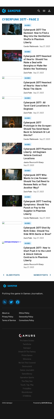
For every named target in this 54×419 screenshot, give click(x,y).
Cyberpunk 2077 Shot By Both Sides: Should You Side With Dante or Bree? (37, 230)
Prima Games (27, 355)
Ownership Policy (26, 317)
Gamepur (27, 348)
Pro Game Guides (27, 340)
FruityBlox (27, 388)
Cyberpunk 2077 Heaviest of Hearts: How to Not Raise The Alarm (37, 85)
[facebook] (17, 302)
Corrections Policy (26, 320)
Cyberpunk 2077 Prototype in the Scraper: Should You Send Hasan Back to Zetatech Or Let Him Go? (38, 129)
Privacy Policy (7, 317)
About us (5, 313)
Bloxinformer (27, 392)
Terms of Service (9, 320)
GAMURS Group (47, 403)
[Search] (38, 10)
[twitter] (11, 302)
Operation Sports (27, 377)
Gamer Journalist (27, 370)
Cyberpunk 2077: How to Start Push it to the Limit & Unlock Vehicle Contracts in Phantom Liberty (37, 254)
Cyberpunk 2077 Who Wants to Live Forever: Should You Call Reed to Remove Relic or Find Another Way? (36, 181)
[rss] (4, 302)
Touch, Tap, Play (27, 385)
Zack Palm (28, 73)
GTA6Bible (27, 396)
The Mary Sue (27, 381)
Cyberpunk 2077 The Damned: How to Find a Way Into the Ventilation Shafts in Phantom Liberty (37, 36)
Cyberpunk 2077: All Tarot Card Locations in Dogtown (37, 105)
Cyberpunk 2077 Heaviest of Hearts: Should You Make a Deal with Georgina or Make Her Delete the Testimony (37, 62)
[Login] (49, 10)
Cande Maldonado (31, 46)
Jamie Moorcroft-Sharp (34, 162)
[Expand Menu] (44, 10)
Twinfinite (27, 344)
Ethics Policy (24, 313)
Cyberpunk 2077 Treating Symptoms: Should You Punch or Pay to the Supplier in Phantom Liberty (37, 207)
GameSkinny (27, 374)
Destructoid (27, 366)
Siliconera (27, 359)
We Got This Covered (27, 363)
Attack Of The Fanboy (27, 351)
